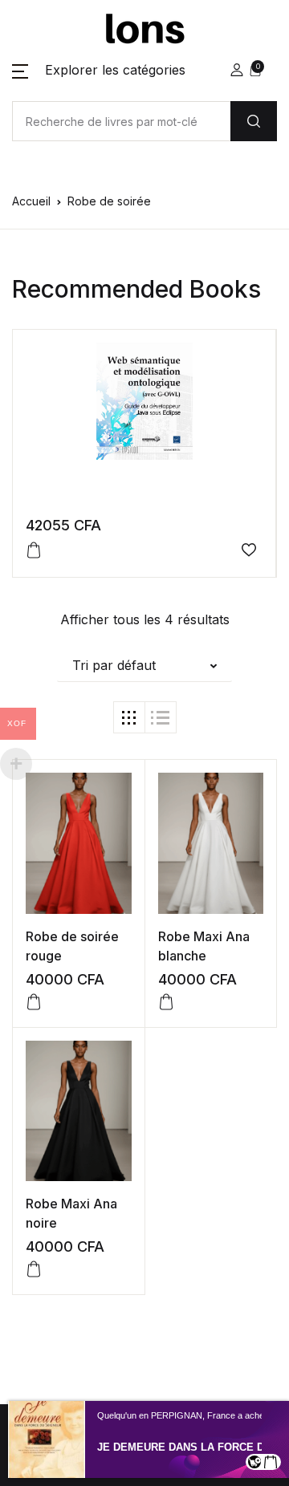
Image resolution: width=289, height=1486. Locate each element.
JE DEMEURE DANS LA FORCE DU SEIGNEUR (190, 1447)
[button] (98, 69)
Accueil (31, 201)
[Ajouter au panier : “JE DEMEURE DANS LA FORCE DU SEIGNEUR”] (271, 1462)
